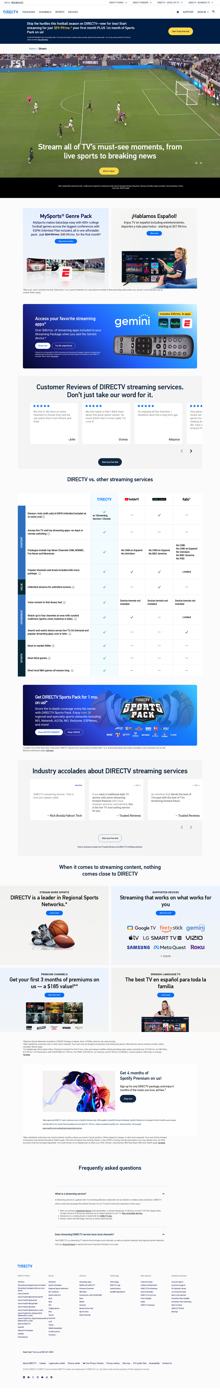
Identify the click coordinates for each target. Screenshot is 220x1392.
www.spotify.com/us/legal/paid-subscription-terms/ (62, 1128)
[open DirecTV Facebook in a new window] (29, 1377)
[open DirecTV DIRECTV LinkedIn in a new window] (24, 1377)
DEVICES (73, 12)
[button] (178, 12)
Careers (42, 1363)
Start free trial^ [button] (166, 913)
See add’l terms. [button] (43, 40)
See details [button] (54, 356)
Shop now (128, 1098)
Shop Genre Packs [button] (66, 241)
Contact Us (167, 1363)
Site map (126, 1363)
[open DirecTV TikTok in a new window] (47, 1377)
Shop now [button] (154, 233)
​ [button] (43, 516)
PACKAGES (29, 12)
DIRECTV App (106, 1216)
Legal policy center (56, 1363)
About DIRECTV (29, 1363)
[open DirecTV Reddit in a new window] (51, 1377)
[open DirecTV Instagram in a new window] (38, 1377)
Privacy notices (113, 1363)
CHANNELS (45, 12)
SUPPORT (188, 12)
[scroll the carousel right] (191, 451)
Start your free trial (110, 462)
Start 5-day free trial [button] (180, 31)
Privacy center (73, 1363)
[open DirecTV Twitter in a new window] (33, 1377)
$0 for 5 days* (109, 171)
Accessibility (154, 1363)
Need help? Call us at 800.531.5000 (38, 1352)
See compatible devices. (132, 1213)
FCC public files (140, 1363)
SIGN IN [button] (201, 12)
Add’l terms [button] (49, 750)
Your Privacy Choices (94, 1363)
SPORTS (59, 12)
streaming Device (83, 1210)
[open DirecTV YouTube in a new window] (42, 1377)
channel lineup (69, 1244)
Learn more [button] (54, 913)
